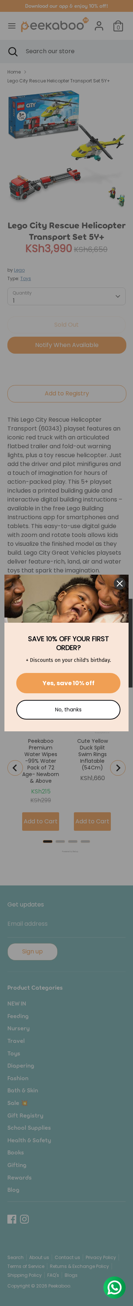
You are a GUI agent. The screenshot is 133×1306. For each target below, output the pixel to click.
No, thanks (68, 709)
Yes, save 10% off (68, 683)
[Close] (120, 583)
